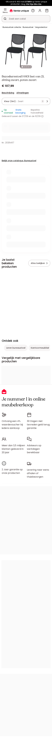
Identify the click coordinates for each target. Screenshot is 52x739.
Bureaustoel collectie (12, 27)
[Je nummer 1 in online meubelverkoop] (19, 10)
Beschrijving (8, 92)
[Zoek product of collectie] (5, 19)
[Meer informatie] (42, 116)
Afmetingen (22, 92)
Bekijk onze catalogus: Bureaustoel (19, 160)
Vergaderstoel (41, 27)
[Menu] (5, 9)
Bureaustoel (28, 27)
